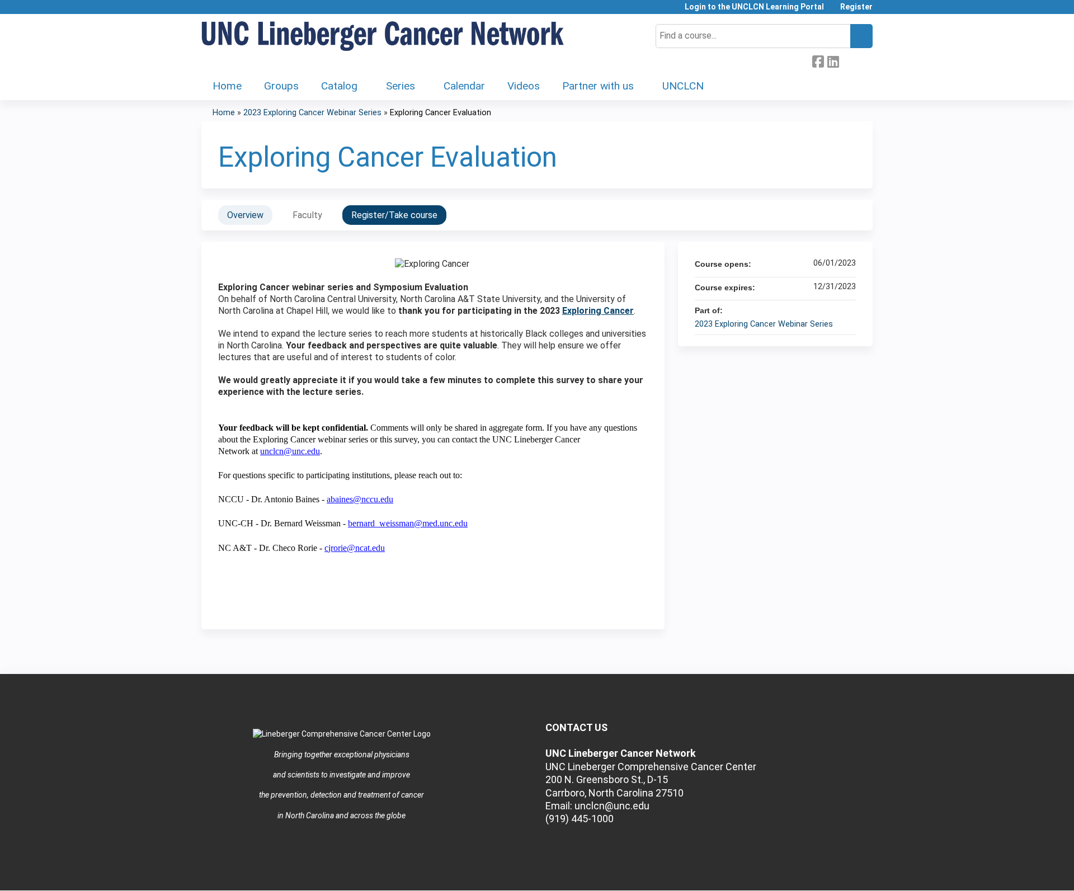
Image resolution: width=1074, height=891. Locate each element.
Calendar (464, 85)
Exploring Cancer (598, 310)
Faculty (307, 215)
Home (227, 85)
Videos (523, 85)
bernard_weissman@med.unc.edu (408, 523)
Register (856, 7)
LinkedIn (833, 60)
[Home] (383, 36)
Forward (848, 59)
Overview (245, 215)
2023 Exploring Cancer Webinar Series (312, 112)
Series (400, 85)
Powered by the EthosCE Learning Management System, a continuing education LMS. (833, 872)
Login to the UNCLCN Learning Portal (754, 7)
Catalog (339, 85)
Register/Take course (394, 215)
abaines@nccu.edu (360, 499)
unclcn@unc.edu (290, 451)
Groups (281, 85)
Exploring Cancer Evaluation (440, 112)
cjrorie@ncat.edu (354, 548)
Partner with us (598, 85)
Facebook (817, 60)
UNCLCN (683, 85)
